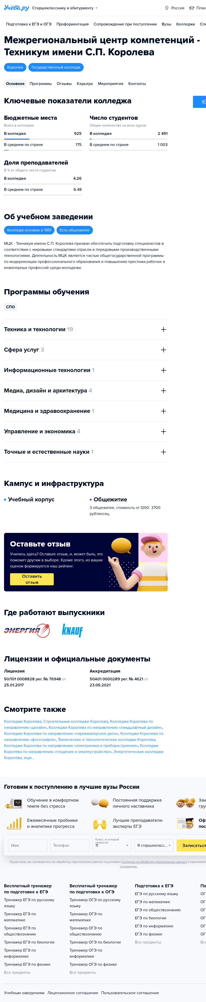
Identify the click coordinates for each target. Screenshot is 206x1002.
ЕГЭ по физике (148, 934)
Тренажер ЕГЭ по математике (20, 917)
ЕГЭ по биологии (150, 918)
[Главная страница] (16, 8)
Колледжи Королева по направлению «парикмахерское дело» (61, 733)
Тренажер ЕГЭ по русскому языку (29, 902)
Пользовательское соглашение (130, 992)
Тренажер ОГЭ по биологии (95, 942)
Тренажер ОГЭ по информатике (86, 953)
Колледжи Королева (22, 721)
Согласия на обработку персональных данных (154, 862)
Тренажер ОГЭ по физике (93, 964)
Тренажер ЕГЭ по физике (27, 964)
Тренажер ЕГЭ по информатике (20, 953)
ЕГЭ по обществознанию (158, 910)
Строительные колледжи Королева (75, 721)
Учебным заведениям (24, 992)
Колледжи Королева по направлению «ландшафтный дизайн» (105, 727)
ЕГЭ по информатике (154, 926)
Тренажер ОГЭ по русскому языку (95, 902)
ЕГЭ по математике (152, 901)
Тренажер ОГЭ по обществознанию (86, 931)
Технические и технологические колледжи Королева (106, 739)
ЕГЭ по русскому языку (156, 893)
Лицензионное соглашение (72, 992)
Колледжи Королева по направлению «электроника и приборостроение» (71, 745)
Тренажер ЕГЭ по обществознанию (20, 931)
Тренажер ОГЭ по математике (86, 917)
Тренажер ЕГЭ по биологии (29, 942)
